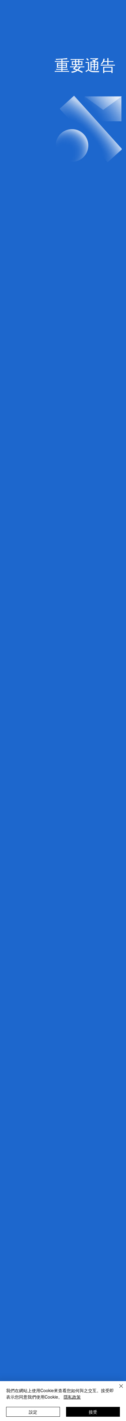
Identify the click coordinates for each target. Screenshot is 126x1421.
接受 (93, 1412)
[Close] (117, 1389)
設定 (33, 1412)
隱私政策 (72, 1397)
